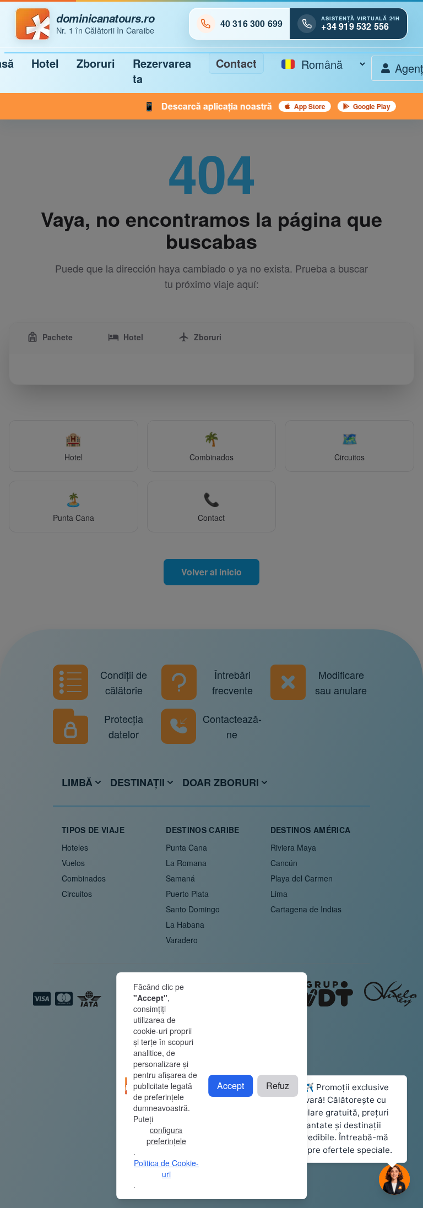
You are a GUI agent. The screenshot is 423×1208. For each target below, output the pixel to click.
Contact (236, 63)
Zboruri (96, 63)
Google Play (347, 106)
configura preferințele (166, 1135)
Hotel (45, 63)
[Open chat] (394, 1179)
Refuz (277, 1085)
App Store (285, 106)
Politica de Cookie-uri (166, 1168)
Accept (230, 1085)
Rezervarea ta (162, 70)
